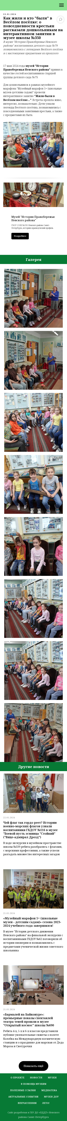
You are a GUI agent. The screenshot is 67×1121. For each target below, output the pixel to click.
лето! (45, 1103)
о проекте (17, 1077)
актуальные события (23, 1096)
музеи (52, 1077)
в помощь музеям (33, 1083)
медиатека (49, 1090)
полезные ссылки (23, 1090)
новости (36, 1077)
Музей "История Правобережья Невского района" (33, 218)
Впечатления (27, 1103)
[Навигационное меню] (61, 5)
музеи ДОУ (51, 1096)
